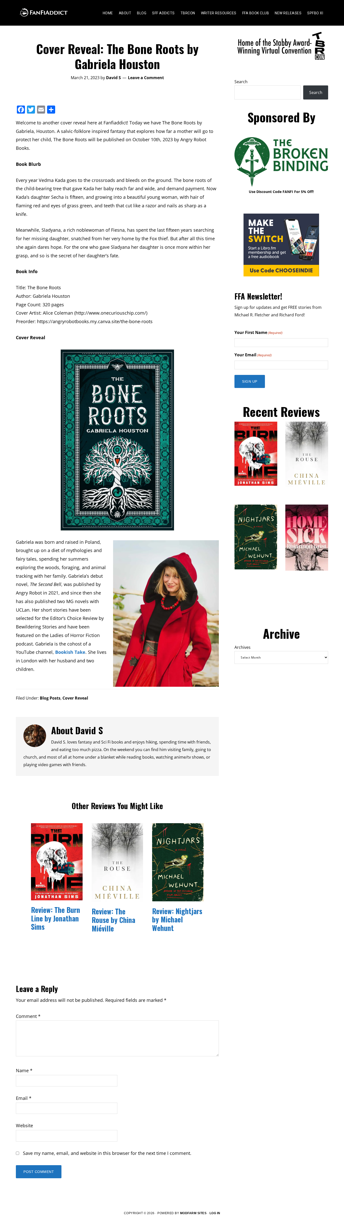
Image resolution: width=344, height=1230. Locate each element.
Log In (215, 1213)
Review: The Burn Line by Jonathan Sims (55, 918)
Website (24, 1125)
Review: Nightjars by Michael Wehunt (177, 919)
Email (23, 1098)
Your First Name (258, 332)
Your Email (253, 355)
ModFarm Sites (193, 1213)
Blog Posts (50, 698)
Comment (28, 1016)
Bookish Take (70, 652)
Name (24, 1070)
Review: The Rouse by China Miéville (113, 919)
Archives (242, 647)
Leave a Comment (146, 77)
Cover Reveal (75, 698)
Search (241, 81)
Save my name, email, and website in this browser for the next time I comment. (107, 1153)
